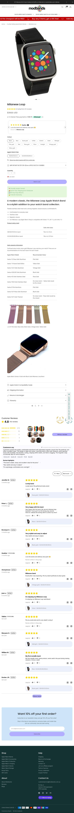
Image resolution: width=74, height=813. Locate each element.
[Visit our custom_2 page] (50, 793)
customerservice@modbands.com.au (49, 782)
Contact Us (41, 763)
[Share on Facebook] (32, 406)
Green (49, 140)
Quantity (10, 171)
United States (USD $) (8, 7)
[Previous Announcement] (7, 2)
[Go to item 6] (41, 434)
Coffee (33, 140)
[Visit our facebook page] (39, 793)
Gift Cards (5, 772)
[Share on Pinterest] (39, 406)
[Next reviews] (65, 127)
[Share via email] (42, 406)
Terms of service (43, 768)
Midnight (57, 140)
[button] (39, 99)
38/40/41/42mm (13, 156)
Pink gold (11, 144)
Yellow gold (12, 148)
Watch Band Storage (8, 768)
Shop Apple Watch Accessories (47, 14)
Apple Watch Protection (8, 761)
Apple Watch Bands (7, 757)
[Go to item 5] (36, 434)
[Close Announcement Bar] (72, 2)
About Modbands (7, 782)
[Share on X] (35, 406)
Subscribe (37, 734)
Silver (34, 144)
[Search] (62, 7)
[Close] (69, 394)
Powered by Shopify (6, 811)
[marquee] (37, 19)
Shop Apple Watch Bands (23, 14)
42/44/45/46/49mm (27, 156)
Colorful (41, 140)
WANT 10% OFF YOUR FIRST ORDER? (69, 408)
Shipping (40, 757)
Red (19, 144)
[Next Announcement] (66, 2)
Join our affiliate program (45, 766)
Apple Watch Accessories (9, 759)
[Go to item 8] (38, 440)
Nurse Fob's (5, 770)
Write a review (62, 434)
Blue (17, 140)
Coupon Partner (43, 772)
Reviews (4, 784)
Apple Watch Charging (8, 763)
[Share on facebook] (68, 489)
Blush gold (25, 140)
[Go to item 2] (36, 428)
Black (10, 140)
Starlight (42, 144)
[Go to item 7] (33, 440)
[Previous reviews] (9, 127)
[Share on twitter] (71, 489)
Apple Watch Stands (7, 766)
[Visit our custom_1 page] (47, 793)
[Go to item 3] (41, 428)
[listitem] (37, 2)
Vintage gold (52, 144)
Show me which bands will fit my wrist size (22, 160)
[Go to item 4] (30, 434)
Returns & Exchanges (44, 759)
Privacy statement (43, 770)
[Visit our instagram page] (43, 793)
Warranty (41, 761)
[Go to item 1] (30, 428)
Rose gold (26, 144)
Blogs (3, 786)
